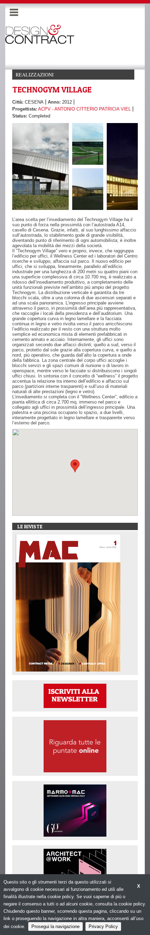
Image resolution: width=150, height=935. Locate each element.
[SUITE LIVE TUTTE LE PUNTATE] (75, 746)
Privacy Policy (103, 926)
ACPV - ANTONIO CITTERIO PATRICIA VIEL (84, 109)
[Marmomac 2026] (75, 810)
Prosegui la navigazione (55, 926)
